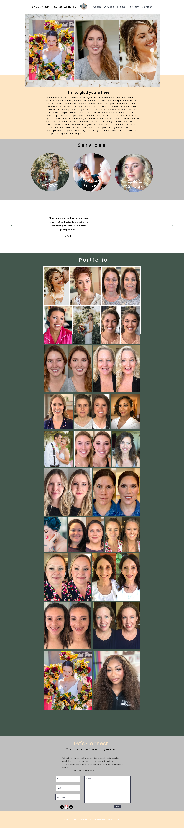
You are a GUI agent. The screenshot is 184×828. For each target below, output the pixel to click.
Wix (119, 819)
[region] (50, 173)
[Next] (172, 226)
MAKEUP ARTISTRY (64, 7)
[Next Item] (152, 50)
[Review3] (93, 248)
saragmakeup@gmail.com (103, 761)
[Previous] (11, 226)
